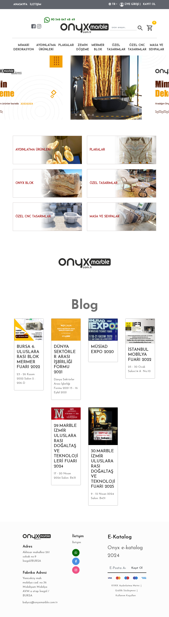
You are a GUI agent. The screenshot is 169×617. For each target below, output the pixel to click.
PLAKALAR (66, 45)
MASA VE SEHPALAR (156, 47)
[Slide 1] (80, 115)
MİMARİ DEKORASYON (23, 47)
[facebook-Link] (33, 26)
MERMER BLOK (98, 47)
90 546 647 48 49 (62, 19)
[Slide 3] (88, 115)
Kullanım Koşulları (126, 595)
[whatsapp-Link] (76, 552)
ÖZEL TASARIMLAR (116, 47)
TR (113, 4)
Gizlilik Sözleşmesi (125, 590)
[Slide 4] (93, 115)
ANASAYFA (20, 4)
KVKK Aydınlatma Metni (125, 585)
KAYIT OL (149, 4)
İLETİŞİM (35, 4)
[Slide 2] (84, 115)
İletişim (76, 542)
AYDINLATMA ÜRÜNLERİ (46, 47)
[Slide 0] (76, 115)
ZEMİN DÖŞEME (82, 47)
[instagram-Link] (39, 26)
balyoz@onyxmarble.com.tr (37, 602)
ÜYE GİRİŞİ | (132, 4)
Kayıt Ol (136, 568)
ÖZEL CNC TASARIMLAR (137, 47)
